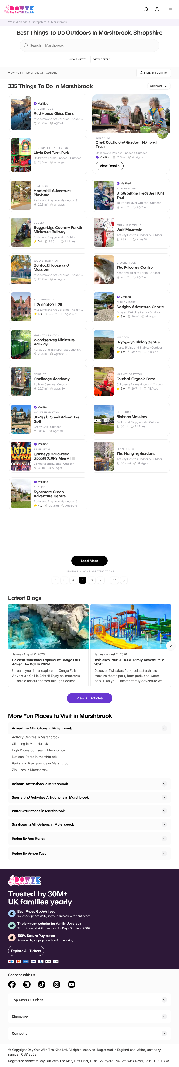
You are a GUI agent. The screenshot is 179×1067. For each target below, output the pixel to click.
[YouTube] (71, 985)
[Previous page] (55, 580)
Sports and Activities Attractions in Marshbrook (50, 797)
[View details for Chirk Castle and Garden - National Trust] (131, 134)
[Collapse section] (164, 728)
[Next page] (123, 580)
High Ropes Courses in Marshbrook (38, 750)
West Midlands (17, 22)
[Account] (157, 9)
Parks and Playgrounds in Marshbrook (41, 763)
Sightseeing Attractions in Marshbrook (43, 824)
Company (20, 1033)
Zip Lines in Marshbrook (30, 770)
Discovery (20, 1016)
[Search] (146, 9)
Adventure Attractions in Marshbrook (42, 728)
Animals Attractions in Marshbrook (40, 784)
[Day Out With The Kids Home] (19, 9)
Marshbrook (59, 22)
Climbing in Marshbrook (30, 744)
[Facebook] (12, 985)
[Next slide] (171, 645)
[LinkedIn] (27, 985)
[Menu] (170, 9)
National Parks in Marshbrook (34, 757)
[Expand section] (164, 784)
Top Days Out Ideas (28, 1000)
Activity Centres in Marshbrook (35, 737)
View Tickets (77, 59)
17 (114, 580)
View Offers (101, 59)
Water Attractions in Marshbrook (38, 811)
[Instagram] (56, 985)
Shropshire (39, 22)
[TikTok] (41, 985)
